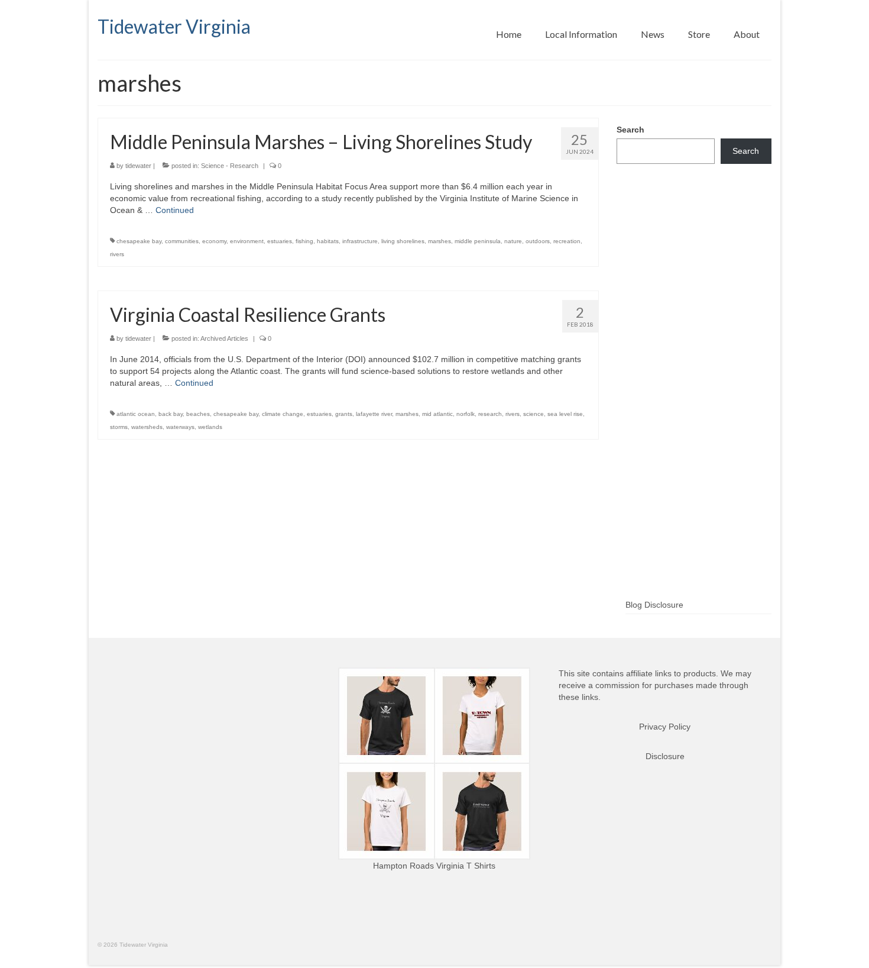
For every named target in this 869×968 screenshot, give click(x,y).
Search (630, 129)
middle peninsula (478, 241)
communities (182, 241)
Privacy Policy (664, 726)
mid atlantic (437, 414)
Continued (174, 210)
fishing (304, 241)
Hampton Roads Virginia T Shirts (434, 865)
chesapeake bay (138, 241)
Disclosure (665, 756)
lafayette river (374, 414)
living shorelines (402, 241)
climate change (282, 414)
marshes (439, 241)
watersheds (147, 427)
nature (513, 241)
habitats (328, 241)
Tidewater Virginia (174, 26)
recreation (567, 241)
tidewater (138, 165)
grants (343, 414)
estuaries (279, 241)
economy (214, 241)
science (533, 414)
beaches (198, 414)
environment (247, 241)
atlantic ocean (135, 414)
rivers (117, 254)
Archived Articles (224, 338)
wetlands (210, 427)
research (490, 414)
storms (119, 427)
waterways (180, 427)
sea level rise (565, 414)
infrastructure (360, 241)
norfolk (465, 414)
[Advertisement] (694, 400)
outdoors (538, 241)
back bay (170, 414)
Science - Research (229, 165)
